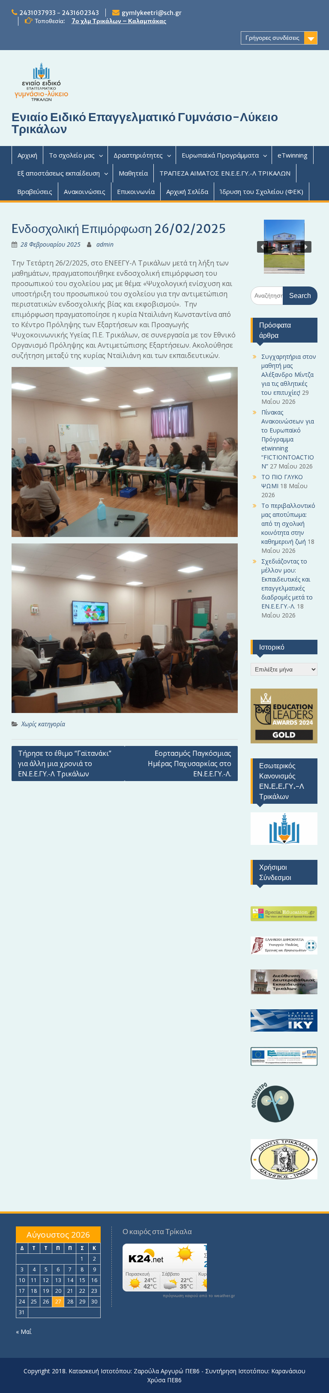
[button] (262, 246)
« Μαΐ (24, 1331)
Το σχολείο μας (72, 155)
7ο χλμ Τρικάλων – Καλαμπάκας (119, 21)
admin (105, 244)
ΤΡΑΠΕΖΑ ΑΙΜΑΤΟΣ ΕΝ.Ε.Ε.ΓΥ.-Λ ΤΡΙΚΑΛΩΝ (224, 173)
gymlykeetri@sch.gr (152, 13)
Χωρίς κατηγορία (43, 724)
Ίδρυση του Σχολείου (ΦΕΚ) (261, 191)
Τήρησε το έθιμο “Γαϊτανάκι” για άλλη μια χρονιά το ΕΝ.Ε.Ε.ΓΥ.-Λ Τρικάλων (64, 764)
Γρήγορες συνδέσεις (272, 38)
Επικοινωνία (136, 191)
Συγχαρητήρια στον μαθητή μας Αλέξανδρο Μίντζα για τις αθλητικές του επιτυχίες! (288, 374)
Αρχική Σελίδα (187, 191)
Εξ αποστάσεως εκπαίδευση (58, 173)
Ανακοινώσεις (84, 191)
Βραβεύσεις (34, 191)
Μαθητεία (133, 173)
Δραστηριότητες (138, 155)
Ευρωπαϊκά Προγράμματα (220, 155)
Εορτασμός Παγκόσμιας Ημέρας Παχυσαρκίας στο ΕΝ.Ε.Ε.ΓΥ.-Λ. (189, 764)
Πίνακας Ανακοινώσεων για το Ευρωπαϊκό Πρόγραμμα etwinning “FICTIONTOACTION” (287, 439)
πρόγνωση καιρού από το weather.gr (199, 1296)
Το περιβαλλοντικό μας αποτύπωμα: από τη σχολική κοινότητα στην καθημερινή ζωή (288, 523)
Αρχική (27, 155)
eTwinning (293, 155)
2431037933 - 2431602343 (59, 13)
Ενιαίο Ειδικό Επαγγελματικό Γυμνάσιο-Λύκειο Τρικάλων (145, 123)
